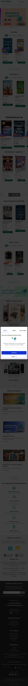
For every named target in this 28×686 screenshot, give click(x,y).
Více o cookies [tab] (23, 330)
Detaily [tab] (14, 330)
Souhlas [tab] (5, 330)
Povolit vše (14, 352)
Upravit (13, 356)
